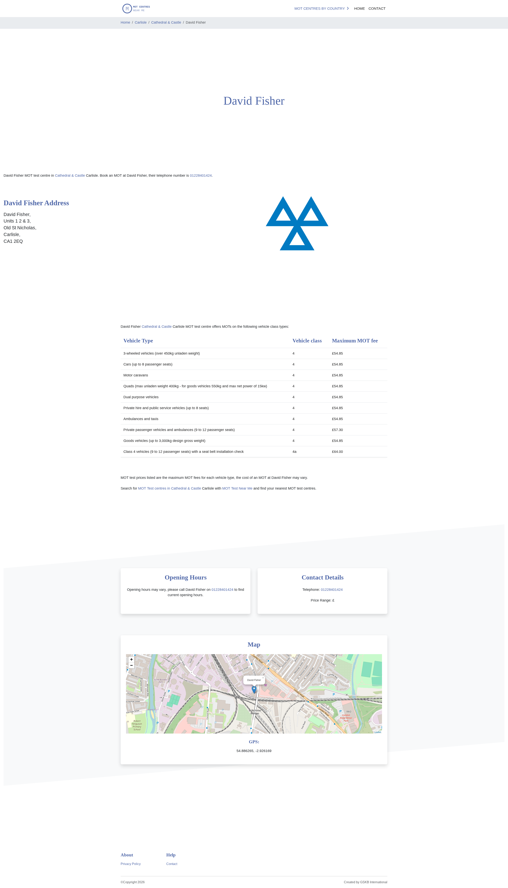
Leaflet (377, 732)
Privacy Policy (131, 864)
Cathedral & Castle (166, 22)
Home (359, 9)
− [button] (131, 665)
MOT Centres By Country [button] (319, 9)
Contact (377, 9)
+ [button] (131, 659)
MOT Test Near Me (237, 488)
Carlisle (141, 22)
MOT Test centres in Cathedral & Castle (169, 488)
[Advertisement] (42, 60)
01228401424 (201, 175)
